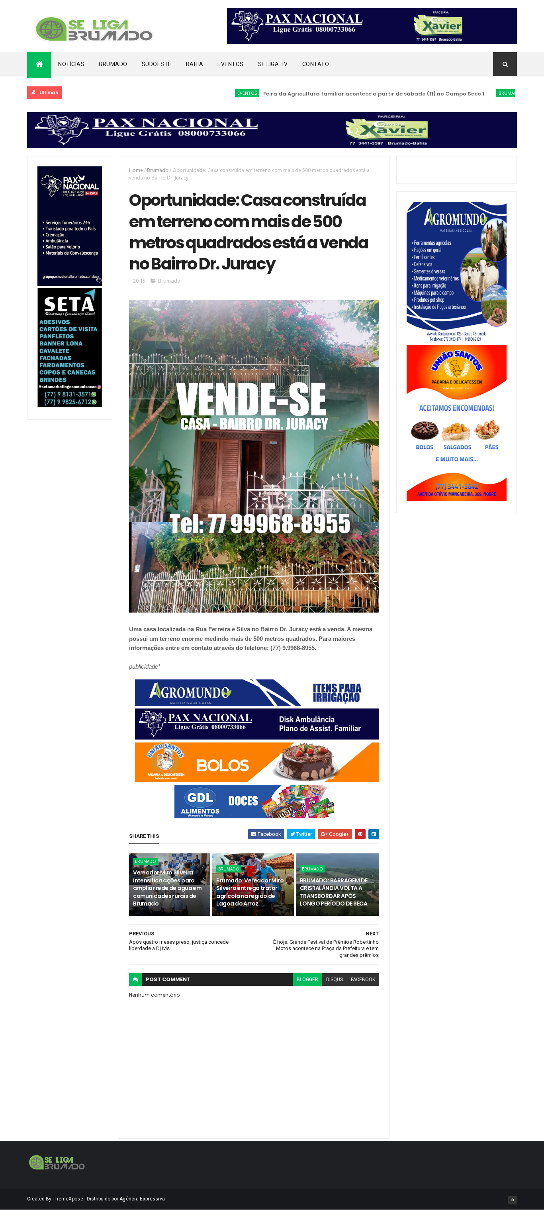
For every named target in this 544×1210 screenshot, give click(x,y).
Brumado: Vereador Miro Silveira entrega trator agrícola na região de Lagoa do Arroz (250, 892)
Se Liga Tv (273, 64)
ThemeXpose (68, 1199)
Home (136, 170)
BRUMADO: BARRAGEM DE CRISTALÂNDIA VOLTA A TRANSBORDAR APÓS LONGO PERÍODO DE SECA (334, 892)
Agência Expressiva (142, 1199)
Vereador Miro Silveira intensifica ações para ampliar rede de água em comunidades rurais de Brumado (167, 888)
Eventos (230, 64)
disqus (334, 979)
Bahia (195, 64)
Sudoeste (157, 64)
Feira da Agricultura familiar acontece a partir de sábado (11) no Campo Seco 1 (347, 94)
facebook (363, 979)
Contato (315, 64)
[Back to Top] (512, 1200)
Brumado (113, 64)
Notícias (71, 64)
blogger (307, 979)
